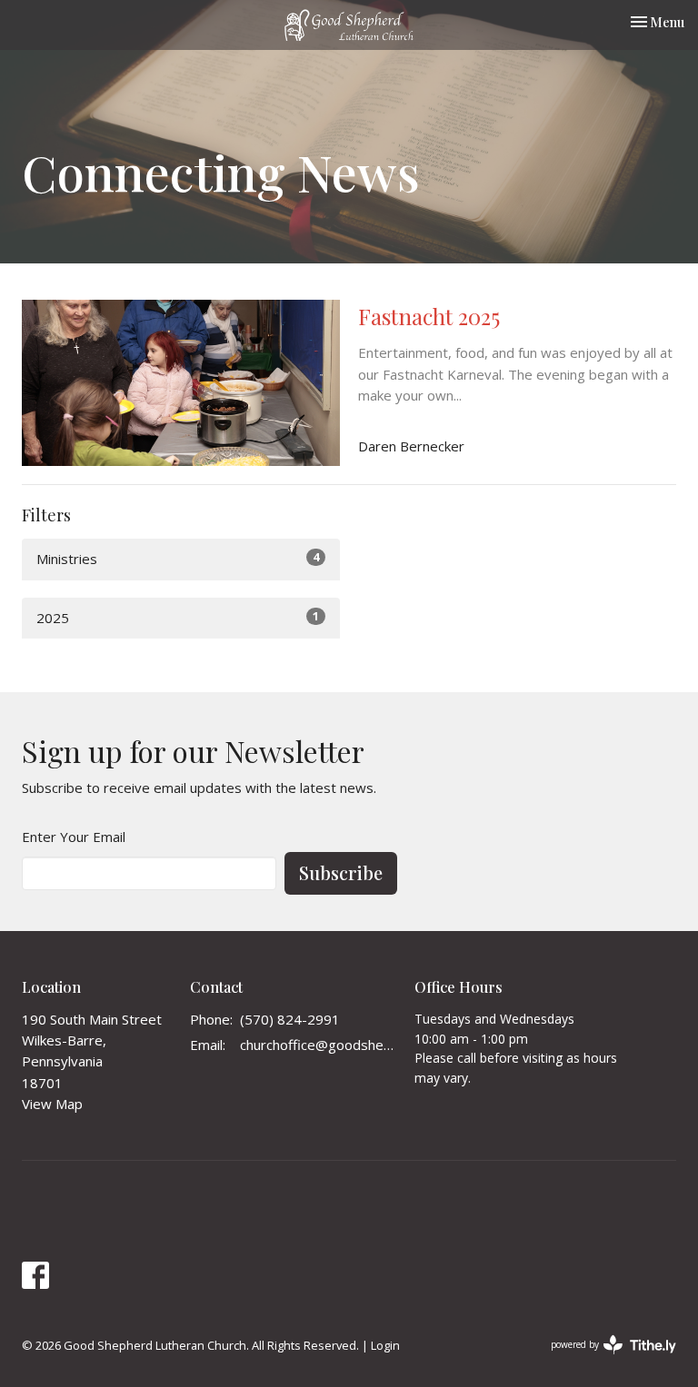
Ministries (177, 558)
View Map (52, 1104)
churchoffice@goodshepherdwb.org (318, 1044)
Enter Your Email (73, 836)
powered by (604, 1360)
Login (385, 1345)
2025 (177, 617)
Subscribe (341, 872)
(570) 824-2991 (290, 1019)
